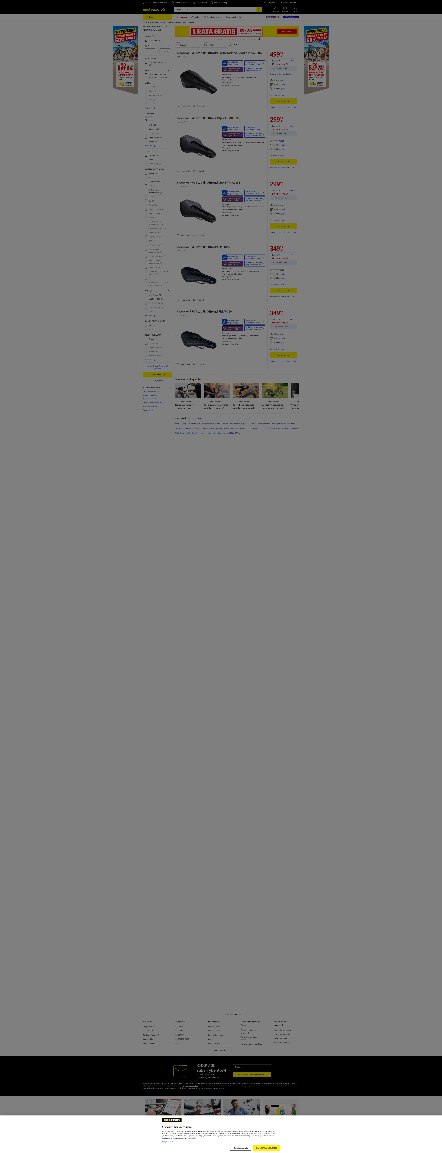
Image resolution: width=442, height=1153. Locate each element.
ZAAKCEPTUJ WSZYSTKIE (266, 1148)
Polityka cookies (167, 1142)
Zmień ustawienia (241, 1148)
